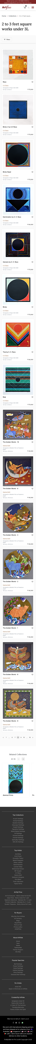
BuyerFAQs (18, 922)
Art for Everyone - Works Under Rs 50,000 (18, 895)
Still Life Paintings (18, 842)
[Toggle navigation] (32, 7)
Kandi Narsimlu (18, 864)
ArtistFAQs (18, 929)
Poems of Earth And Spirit (18, 1009)
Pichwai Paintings (18, 835)
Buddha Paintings (18, 823)
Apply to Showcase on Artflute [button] (18, 989)
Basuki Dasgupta (18, 860)
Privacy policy (18, 927)
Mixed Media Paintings (18, 831)
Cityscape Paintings (18, 825)
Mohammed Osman (18, 869)
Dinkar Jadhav (18, 862)
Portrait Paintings (18, 837)
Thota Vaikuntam (18, 881)
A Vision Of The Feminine (18, 1005)
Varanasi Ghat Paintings (18, 974)
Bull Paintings (18, 964)
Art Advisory (18, 918)
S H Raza (18, 873)
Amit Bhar (18, 854)
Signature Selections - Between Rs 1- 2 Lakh (18, 900)
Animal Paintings (18, 820)
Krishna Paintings (18, 970)
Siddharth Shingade (18, 877)
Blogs (18, 920)
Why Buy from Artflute (18, 916)
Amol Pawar (18, 856)
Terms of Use (18, 925)
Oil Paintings (18, 833)
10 (24, 737)
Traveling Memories (18, 1007)
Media (18, 945)
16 (30, 737)
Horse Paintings (18, 968)
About (18, 941)
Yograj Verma (18, 883)
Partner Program (18, 949)
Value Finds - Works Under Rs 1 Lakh (18, 898)
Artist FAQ (18, 986)
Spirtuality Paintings (18, 839)
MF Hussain (18, 871)
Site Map (18, 951)
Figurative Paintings (18, 829)
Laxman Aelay (18, 866)
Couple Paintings (18, 827)
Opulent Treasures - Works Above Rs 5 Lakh (18, 904)
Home (4, 16)
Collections (12, 16)
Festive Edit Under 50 (18, 1003)
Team (18, 943)
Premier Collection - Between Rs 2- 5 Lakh (18, 902)
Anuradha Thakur (18, 858)
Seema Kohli (18, 875)
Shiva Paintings (18, 972)
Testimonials (18, 947)
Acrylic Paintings (18, 818)
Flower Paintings (18, 966)
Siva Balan (18, 879)
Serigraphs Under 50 (18, 1001)
